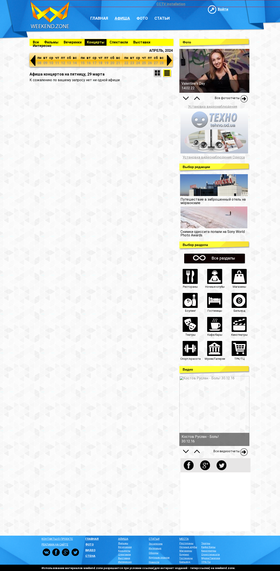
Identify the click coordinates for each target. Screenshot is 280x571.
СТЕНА (90, 555)
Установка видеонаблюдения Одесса (214, 157)
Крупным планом (159, 557)
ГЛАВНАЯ (92, 538)
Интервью (155, 548)
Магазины (185, 550)
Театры (205, 543)
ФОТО (89, 544)
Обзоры (153, 553)
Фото (142, 18)
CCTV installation (170, 4)
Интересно (42, 46)
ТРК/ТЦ (206, 562)
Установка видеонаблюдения (212, 107)
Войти (223, 9)
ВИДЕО (90, 550)
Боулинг (184, 554)
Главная (99, 18)
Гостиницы (186, 558)
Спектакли (119, 42)
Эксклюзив (156, 543)
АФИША (123, 538)
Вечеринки (73, 42)
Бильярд (184, 562)
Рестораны (186, 543)
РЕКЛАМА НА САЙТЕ (55, 544)
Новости (154, 562)
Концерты (95, 42)
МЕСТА (184, 538)
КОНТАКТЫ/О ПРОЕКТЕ (57, 538)
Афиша (122, 18)
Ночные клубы (188, 547)
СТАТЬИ (154, 538)
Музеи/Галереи (210, 558)
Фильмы (51, 42)
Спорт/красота (210, 554)
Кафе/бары (208, 547)
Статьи (162, 18)
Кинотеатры (208, 550)
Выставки (141, 42)
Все (36, 42)
